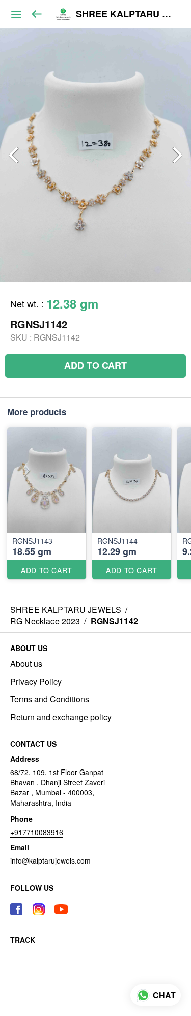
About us (26, 663)
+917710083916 (36, 832)
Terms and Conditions (49, 699)
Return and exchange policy (61, 717)
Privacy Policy (36, 681)
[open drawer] (16, 14)
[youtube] (61, 909)
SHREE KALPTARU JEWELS (126, 14)
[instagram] (39, 909)
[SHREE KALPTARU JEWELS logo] (63, 14)
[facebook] (16, 909)
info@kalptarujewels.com (50, 860)
